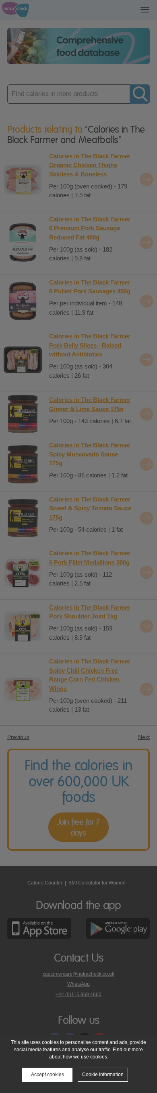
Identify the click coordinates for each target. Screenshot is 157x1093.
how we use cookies (85, 1057)
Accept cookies (47, 1074)
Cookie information (103, 1074)
